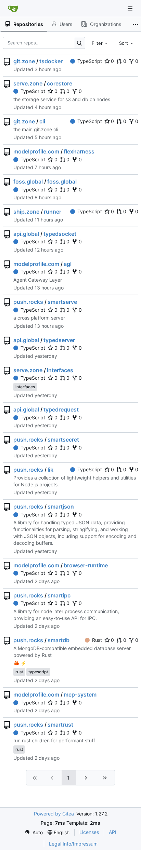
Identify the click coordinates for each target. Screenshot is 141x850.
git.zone (24, 61)
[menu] (34, 832)
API (112, 832)
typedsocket (59, 233)
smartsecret (63, 439)
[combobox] (100, 43)
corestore (59, 83)
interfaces (60, 370)
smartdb (58, 640)
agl (68, 263)
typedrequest (61, 409)
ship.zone (26, 211)
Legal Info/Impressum (73, 844)
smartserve (62, 301)
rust (19, 671)
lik (50, 469)
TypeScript (89, 61)
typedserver (59, 340)
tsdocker (51, 61)
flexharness (79, 151)
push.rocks (28, 301)
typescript (38, 671)
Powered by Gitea (54, 814)
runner (52, 211)
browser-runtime (86, 565)
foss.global (28, 181)
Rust (97, 640)
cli (42, 121)
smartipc (59, 595)
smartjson (61, 506)
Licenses (89, 832)
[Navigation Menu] (131, 8)
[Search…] (79, 43)
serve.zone (27, 83)
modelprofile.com (36, 151)
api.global (26, 233)
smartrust (60, 724)
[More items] (135, 24)
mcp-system (80, 694)
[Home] (13, 8)
